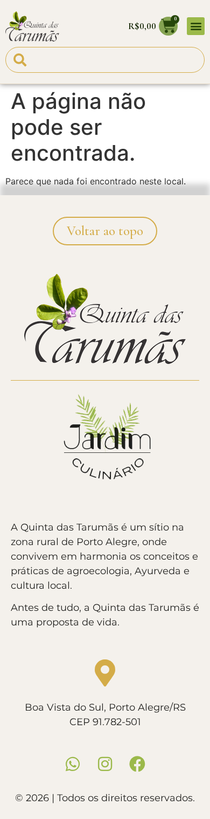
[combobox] (105, 60)
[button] (196, 26)
